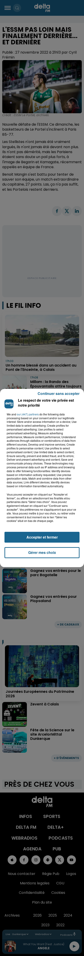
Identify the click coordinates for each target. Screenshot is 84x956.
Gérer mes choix (42, 552)
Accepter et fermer (42, 537)
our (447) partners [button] (28, 414)
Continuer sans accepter (59, 393)
